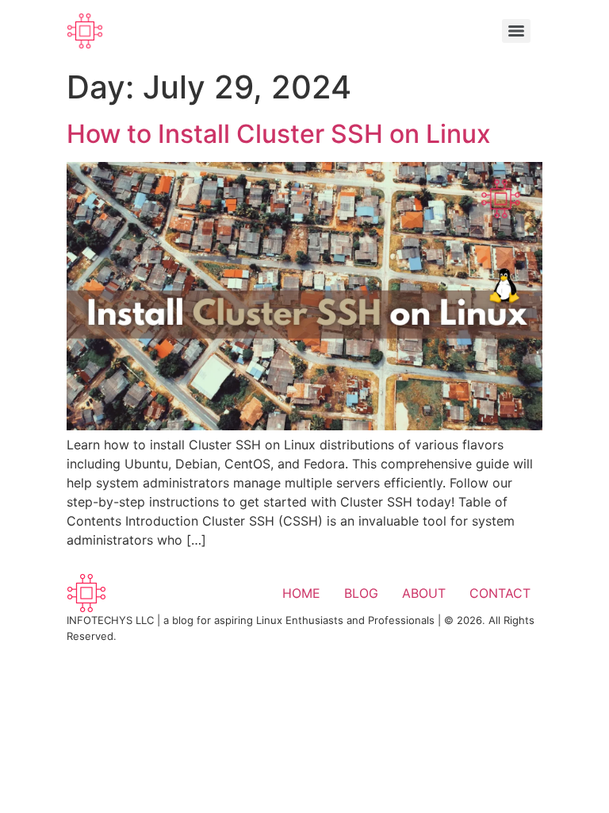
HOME (301, 593)
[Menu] (516, 31)
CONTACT (499, 593)
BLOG (361, 593)
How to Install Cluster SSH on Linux (279, 133)
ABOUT (424, 593)
